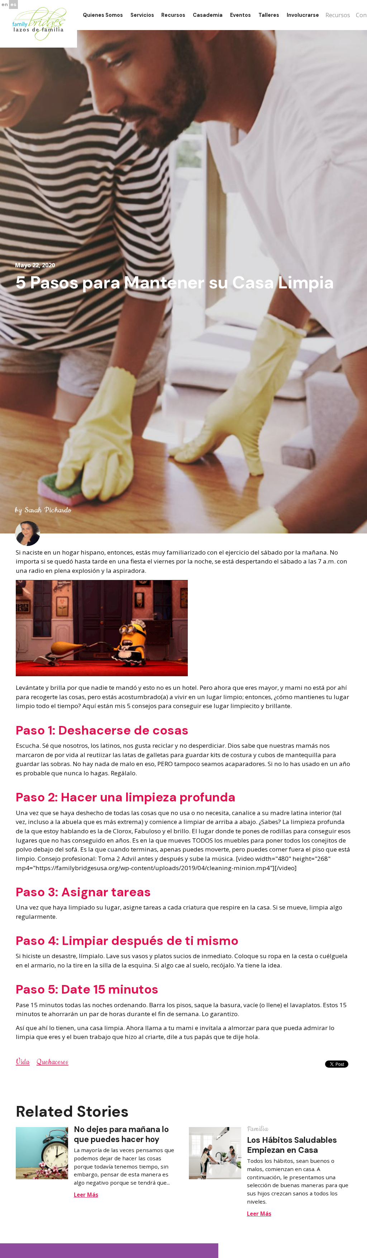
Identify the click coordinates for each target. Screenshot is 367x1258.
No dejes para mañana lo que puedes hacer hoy (121, 1134)
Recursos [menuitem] (173, 15)
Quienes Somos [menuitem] (103, 15)
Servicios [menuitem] (142, 15)
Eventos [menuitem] (240, 15)
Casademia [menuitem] (208, 15)
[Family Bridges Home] (39, 23)
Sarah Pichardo (47, 510)
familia (257, 1129)
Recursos (337, 15)
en (4, 4)
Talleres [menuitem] (268, 15)
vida (23, 1062)
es (13, 4)
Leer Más (86, 1194)
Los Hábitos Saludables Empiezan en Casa (292, 1145)
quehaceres (52, 1062)
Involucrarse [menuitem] (303, 15)
